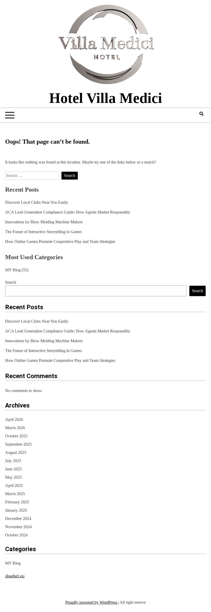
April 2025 (14, 485)
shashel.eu (14, 575)
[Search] (201, 114)
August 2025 (15, 452)
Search (10, 282)
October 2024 (16, 535)
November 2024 (18, 527)
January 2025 (16, 510)
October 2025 (16, 436)
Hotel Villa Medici (105, 98)
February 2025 (17, 502)
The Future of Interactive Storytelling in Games (43, 232)
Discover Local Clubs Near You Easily (36, 202)
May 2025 (13, 477)
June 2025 (13, 469)
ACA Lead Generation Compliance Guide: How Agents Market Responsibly (67, 212)
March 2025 (15, 494)
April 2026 (14, 419)
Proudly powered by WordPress (91, 602)
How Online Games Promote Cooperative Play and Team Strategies (60, 241)
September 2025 (18, 444)
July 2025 (13, 461)
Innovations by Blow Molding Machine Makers (44, 222)
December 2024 (18, 518)
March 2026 (15, 428)
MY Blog (13, 270)
